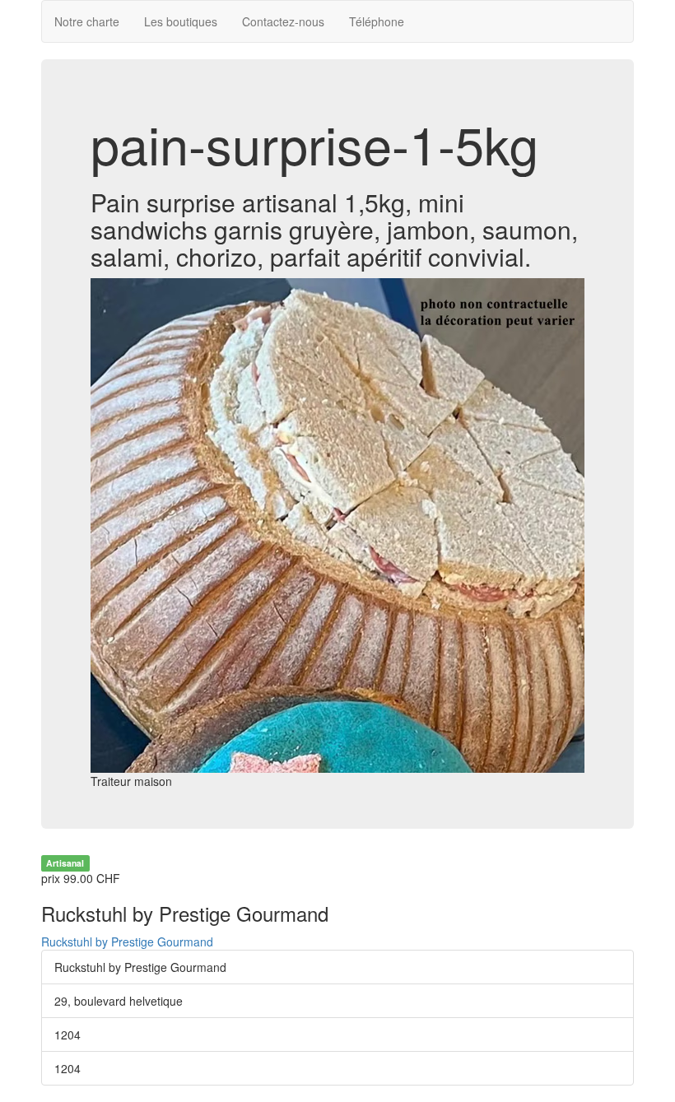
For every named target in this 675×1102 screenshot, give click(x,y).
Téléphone (376, 21)
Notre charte (86, 21)
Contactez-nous (283, 21)
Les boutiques (180, 21)
